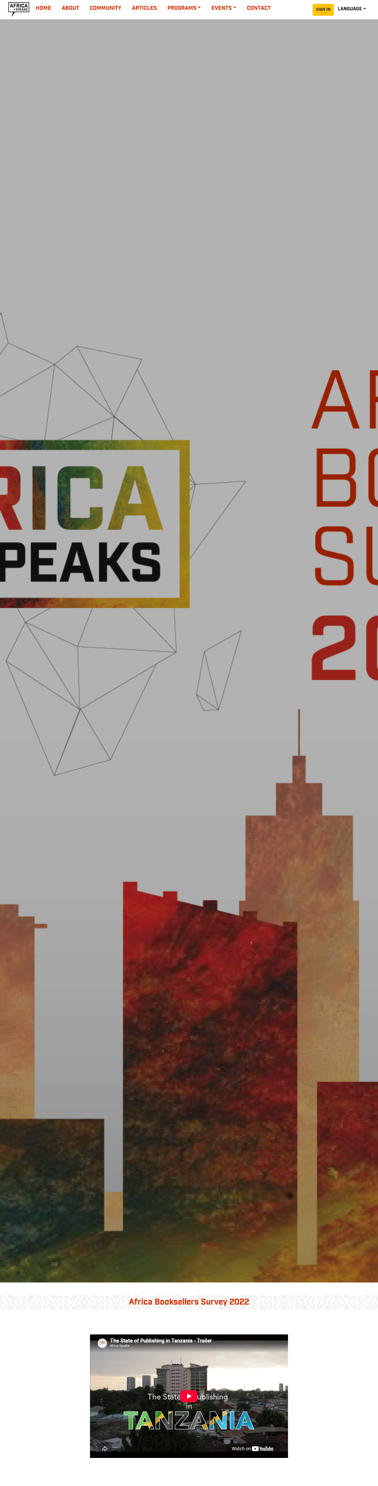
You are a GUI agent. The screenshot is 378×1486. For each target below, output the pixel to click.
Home (43, 8)
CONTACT (259, 8)
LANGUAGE (350, 9)
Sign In (323, 9)
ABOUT (70, 8)
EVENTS (221, 8)
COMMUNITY (105, 8)
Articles (144, 8)
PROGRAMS (181, 8)
